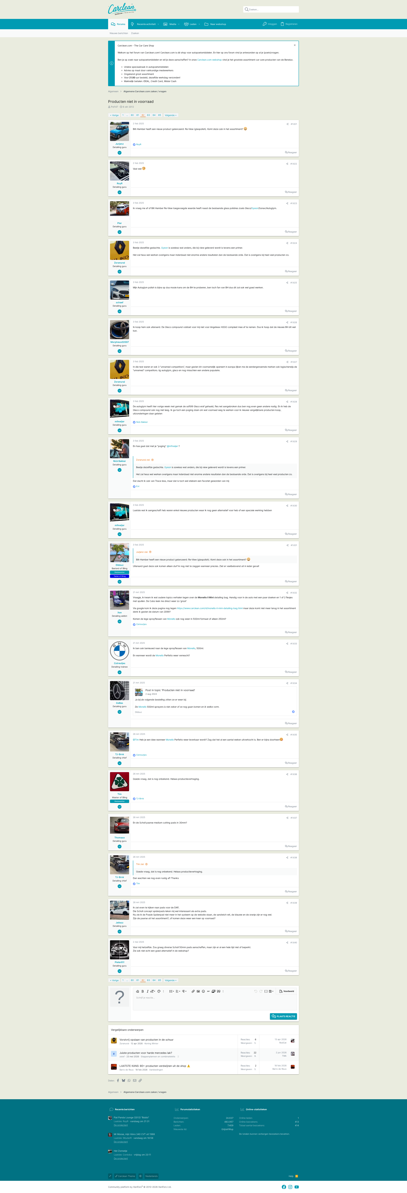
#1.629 (293, 441)
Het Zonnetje (120, 1150)
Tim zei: (140, 864)
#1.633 (293, 643)
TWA (284, 1056)
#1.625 (293, 282)
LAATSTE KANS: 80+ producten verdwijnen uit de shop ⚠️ (155, 1065)
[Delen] (287, 124)
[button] (158, 24)
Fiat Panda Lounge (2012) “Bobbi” (131, 1117)
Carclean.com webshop (209, 59)
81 (137, 115)
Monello (171, 618)
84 (154, 115)
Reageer (292, 152)
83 (148, 115)
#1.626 (293, 322)
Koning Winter (151, 1043)
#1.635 (293, 734)
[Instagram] (290, 1187)
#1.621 (294, 124)
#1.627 (294, 362)
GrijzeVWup (227, 1129)
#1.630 (293, 505)
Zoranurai (124, 1043)
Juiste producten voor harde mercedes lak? (146, 1052)
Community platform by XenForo (140, 1187)
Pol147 (114, 106)
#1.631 (294, 545)
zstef (122, 1056)
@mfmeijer (172, 446)
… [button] (127, 115)
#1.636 (293, 774)
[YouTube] (296, 1187)
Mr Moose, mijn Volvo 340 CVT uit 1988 (134, 1134)
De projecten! (121, 1125)
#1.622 (293, 163)
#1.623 (293, 203)
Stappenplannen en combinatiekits (158, 1056)
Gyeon (255, 208)
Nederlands (151, 1176)
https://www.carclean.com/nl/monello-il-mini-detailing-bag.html (210, 608)
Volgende (170, 115)
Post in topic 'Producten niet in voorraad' (170, 690)
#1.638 (293, 857)
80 (132, 115)
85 (159, 115)
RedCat (282, 1042)
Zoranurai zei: (143, 459)
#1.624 (293, 243)
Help (291, 1176)
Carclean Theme (126, 1176)
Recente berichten (125, 1109)
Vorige (115, 115)
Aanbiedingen (156, 1069)
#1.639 (293, 903)
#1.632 (293, 592)
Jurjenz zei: (142, 552)
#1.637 (294, 817)
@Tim (136, 739)
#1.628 (293, 401)
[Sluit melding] (294, 45)
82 (143, 115)
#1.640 (293, 942)
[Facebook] (284, 1187)
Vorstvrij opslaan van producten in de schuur (146, 1039)
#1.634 (293, 683)
